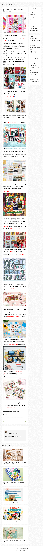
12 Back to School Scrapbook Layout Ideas (12, 502)
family (34, 14)
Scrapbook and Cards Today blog (13, 316)
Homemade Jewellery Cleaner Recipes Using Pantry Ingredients (34, 81)
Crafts (37, 11)
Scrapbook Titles (35, 24)
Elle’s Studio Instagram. (9, 96)
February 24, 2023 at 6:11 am (13, 433)
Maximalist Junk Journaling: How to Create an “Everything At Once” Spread (13, 521)
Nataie (9, 431)
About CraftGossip (25, 548)
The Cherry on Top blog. (11, 407)
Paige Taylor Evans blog (15, 288)
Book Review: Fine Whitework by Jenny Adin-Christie (35, 40)
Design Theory (32, 12)
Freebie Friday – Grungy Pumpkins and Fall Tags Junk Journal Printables (14, 463)
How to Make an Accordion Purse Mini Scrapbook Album (14, 541)
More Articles (34, 36)
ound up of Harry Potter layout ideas (17, 228)
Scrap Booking (8, 4)
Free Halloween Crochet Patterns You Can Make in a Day (35, 69)
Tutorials (34, 28)
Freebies (37, 14)
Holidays (37, 16)
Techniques (32, 26)
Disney (11, 251)
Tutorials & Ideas (34, 30)
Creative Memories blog (13, 344)
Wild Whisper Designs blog (12, 122)
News (36, 20)
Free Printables (32, 16)
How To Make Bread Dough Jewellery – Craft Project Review (34, 63)
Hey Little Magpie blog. (17, 157)
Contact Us (17, 550)
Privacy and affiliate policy (23, 550)
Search (30, 1)
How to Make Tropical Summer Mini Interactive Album (14, 482)
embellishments (32, 14)
